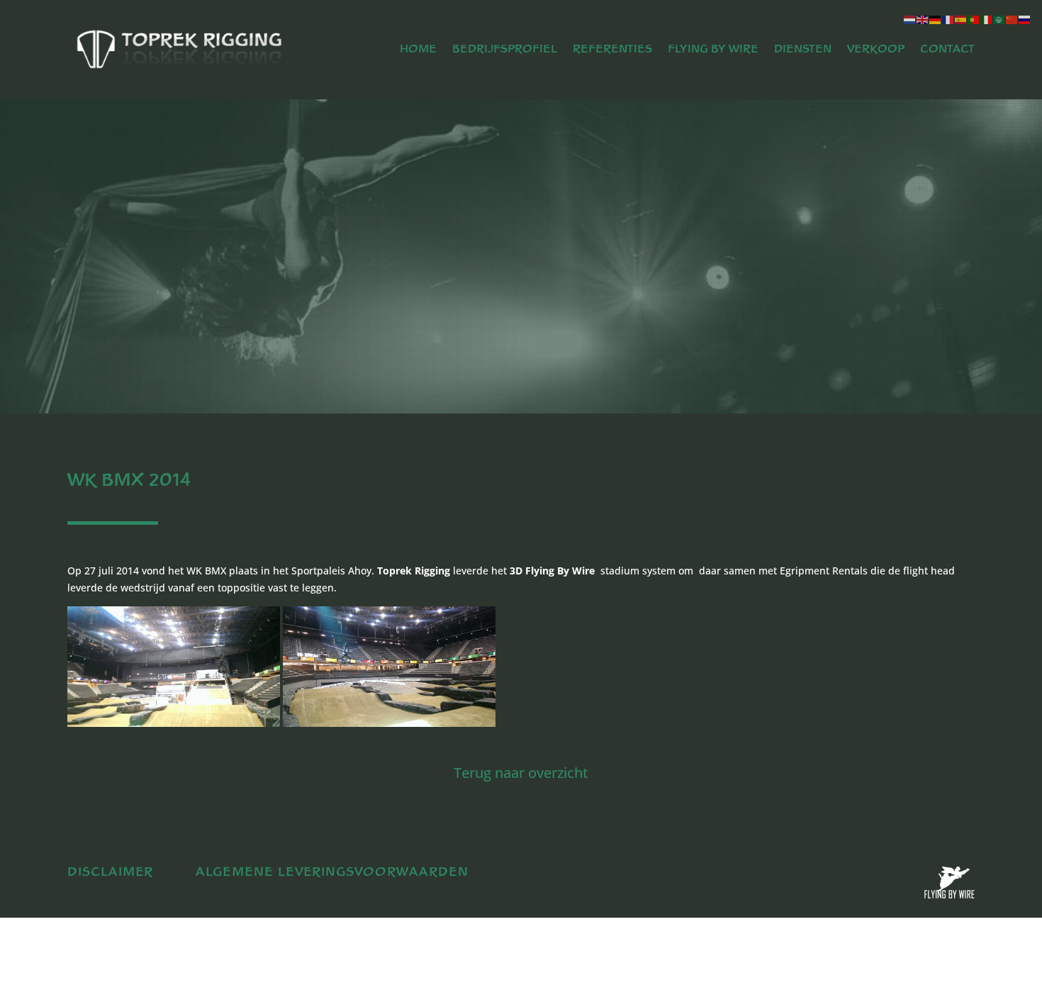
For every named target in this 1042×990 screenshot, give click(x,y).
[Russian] (1025, 19)
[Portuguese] (974, 19)
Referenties (612, 49)
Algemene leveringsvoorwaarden (332, 871)
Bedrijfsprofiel (504, 49)
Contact (947, 49)
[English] (923, 19)
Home (418, 49)
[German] (935, 19)
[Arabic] (999, 19)
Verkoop (875, 49)
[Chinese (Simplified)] (1012, 19)
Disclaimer (110, 871)
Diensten (802, 49)
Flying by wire (713, 49)
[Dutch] (910, 19)
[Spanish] (961, 19)
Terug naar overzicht (521, 772)
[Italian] (986, 19)
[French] (948, 19)
